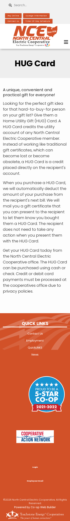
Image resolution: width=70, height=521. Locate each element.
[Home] (35, 36)
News (35, 355)
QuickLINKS (35, 348)
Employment (35, 341)
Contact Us (35, 334)
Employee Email (35, 481)
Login (35, 467)
